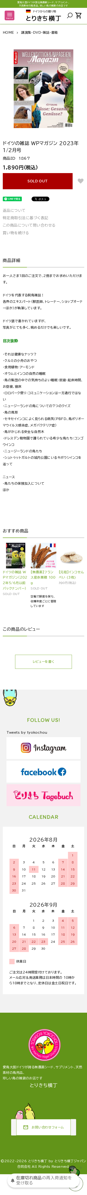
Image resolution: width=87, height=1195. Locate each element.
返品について (14, 210)
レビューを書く (44, 661)
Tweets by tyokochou (26, 732)
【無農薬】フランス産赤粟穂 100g (43, 577)
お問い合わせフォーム (43, 1127)
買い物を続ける (16, 233)
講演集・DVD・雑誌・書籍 (39, 32)
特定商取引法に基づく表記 (25, 218)
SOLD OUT (38, 181)
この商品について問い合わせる (29, 225)
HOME (8, 32)
